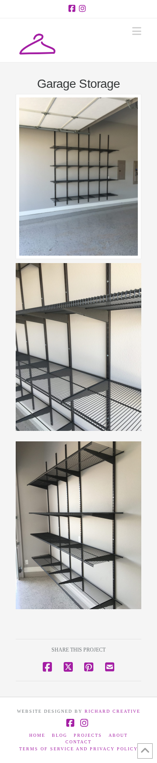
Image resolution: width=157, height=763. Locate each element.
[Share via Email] (109, 666)
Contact (78, 741)
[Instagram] (83, 9)
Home (37, 735)
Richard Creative (112, 711)
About (118, 735)
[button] (136, 31)
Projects (88, 735)
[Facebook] (73, 9)
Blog (59, 735)
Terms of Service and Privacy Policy (78, 748)
